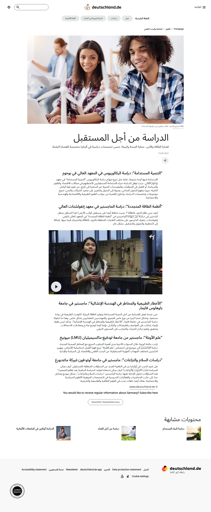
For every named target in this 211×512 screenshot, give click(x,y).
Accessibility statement (34, 469)
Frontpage (179, 29)
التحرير (107, 469)
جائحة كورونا (145, 344)
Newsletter (72, 469)
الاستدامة (153, 179)
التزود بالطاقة (135, 213)
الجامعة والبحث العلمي (153, 29)
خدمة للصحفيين (56, 469)
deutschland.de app (91, 469)
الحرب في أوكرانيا (139, 366)
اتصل (146, 469)
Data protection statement (126, 469)
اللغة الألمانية (70, 18)
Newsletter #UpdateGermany (105, 402)
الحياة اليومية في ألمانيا (93, 18)
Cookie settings (140, 476)
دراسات (114, 18)
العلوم (168, 29)
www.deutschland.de (142, 386)
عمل (127, 18)
